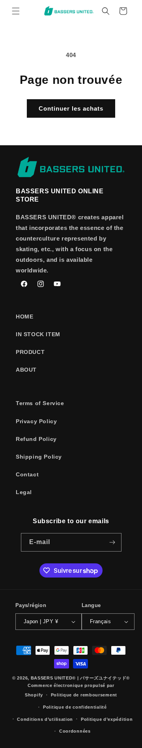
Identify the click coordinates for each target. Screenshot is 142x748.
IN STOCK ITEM (38, 334)
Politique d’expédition (107, 719)
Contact (27, 474)
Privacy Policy (36, 421)
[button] (15, 11)
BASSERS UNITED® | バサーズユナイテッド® (80, 678)
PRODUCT (30, 352)
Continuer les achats (71, 108)
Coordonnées (75, 731)
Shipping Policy (39, 457)
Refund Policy (36, 439)
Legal (24, 492)
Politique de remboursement (84, 694)
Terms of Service (40, 403)
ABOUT (26, 370)
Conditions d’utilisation (45, 719)
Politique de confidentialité (75, 707)
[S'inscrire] (112, 542)
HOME (24, 316)
